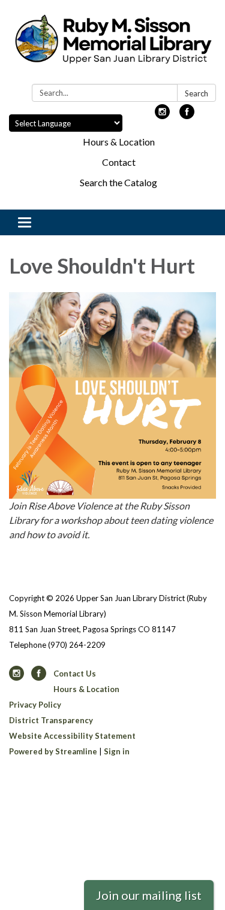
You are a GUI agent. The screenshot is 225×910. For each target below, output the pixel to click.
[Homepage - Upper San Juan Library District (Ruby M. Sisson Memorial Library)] (112, 44)
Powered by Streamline (53, 751)
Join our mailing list (149, 895)
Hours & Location (119, 141)
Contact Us (74, 673)
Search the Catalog (118, 182)
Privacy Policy (35, 704)
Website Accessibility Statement (72, 736)
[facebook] (186, 115)
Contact (119, 162)
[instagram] (162, 115)
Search (196, 93)
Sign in (117, 751)
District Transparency (51, 720)
